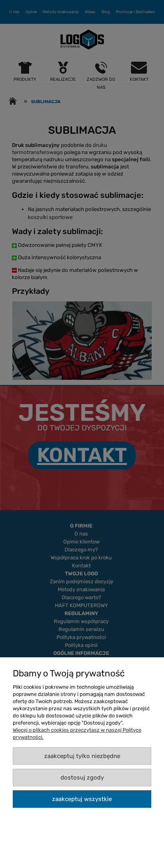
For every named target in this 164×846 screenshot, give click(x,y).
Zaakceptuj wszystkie (82, 799)
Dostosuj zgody (82, 777)
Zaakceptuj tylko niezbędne (82, 756)
